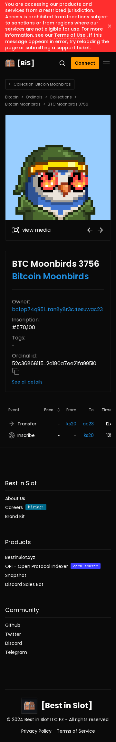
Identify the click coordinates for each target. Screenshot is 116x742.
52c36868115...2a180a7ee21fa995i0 (54, 363)
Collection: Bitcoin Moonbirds (40, 84)
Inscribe (26, 435)
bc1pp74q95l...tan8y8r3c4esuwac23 (57, 309)
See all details (27, 382)
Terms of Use (70, 35)
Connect (85, 63)
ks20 (71, 424)
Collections (61, 97)
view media (36, 230)
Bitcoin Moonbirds (23, 104)
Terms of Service (76, 731)
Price (48, 410)
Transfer (26, 424)
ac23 (88, 424)
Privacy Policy (36, 731)
